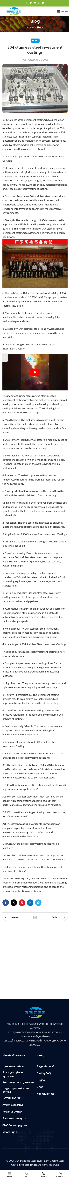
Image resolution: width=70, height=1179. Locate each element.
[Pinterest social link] (35, 3)
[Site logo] (13, 11)
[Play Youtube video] (35, 372)
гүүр (24, 59)
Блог (40, 27)
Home (30, 27)
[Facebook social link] (27, 3)
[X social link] (31, 3)
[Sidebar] (4, 358)
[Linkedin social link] (39, 3)
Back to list (35, 917)
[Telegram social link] (43, 3)
